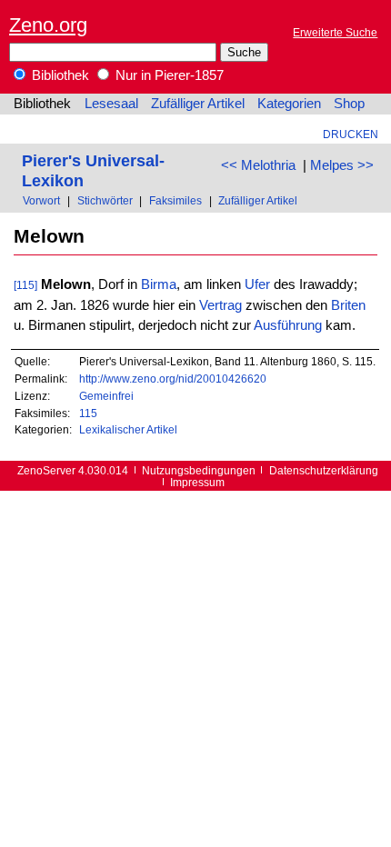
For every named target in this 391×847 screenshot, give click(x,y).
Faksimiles (175, 200)
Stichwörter (105, 200)
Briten (348, 305)
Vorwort (41, 200)
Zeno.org (48, 25)
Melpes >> (342, 165)
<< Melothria (258, 165)
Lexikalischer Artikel (128, 429)
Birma (158, 284)
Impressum (197, 482)
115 (88, 413)
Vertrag (220, 305)
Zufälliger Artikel (198, 103)
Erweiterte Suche (335, 32)
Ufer (257, 284)
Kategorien (289, 103)
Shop (349, 103)
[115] (25, 285)
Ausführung (288, 325)
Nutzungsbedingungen (199, 470)
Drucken (350, 134)
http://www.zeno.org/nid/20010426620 (172, 378)
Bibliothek (58, 75)
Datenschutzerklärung (323, 470)
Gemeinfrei (106, 396)
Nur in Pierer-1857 (168, 75)
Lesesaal (111, 103)
